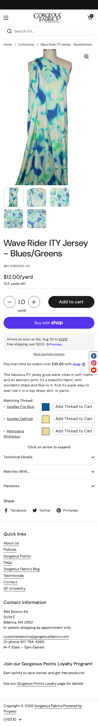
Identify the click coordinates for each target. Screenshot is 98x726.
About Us (11, 543)
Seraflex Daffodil (20, 418)
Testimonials (14, 575)
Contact (10, 582)
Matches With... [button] (16, 471)
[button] (89, 18)
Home (8, 44)
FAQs (8, 562)
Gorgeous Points (17, 556)
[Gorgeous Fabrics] (48, 18)
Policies (10, 549)
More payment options (49, 354)
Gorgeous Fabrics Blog (22, 569)
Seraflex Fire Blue (20, 406)
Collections (26, 44)
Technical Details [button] (18, 457)
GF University (14, 588)
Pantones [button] (12, 486)
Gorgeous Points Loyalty (37, 683)
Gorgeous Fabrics (48, 705)
